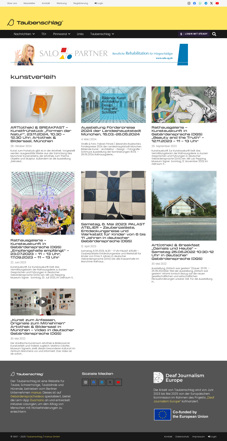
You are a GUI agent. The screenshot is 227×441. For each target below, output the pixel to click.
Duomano (37, 400)
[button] (34, 34)
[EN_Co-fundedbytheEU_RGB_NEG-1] (182, 414)
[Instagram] (189, 3)
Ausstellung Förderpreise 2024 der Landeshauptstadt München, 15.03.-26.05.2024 (111, 130)
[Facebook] (194, 3)
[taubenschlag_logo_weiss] (27, 374)
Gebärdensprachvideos (27, 396)
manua (36, 393)
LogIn (100, 3)
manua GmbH (52, 436)
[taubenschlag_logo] (35, 22)
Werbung (62, 3)
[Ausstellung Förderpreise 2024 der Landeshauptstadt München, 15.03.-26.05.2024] (113, 104)
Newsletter (29, 3)
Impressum (198, 436)
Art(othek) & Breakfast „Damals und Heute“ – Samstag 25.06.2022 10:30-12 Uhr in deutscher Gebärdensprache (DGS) (183, 252)
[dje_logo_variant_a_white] (179, 377)
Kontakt (46, 3)
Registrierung (80, 3)
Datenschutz (182, 436)
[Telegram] (206, 3)
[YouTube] (217, 3)
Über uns (12, 3)
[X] (211, 3)
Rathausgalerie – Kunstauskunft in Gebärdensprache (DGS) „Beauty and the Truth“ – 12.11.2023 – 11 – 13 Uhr (178, 134)
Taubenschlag (34, 436)
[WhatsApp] (200, 3)
